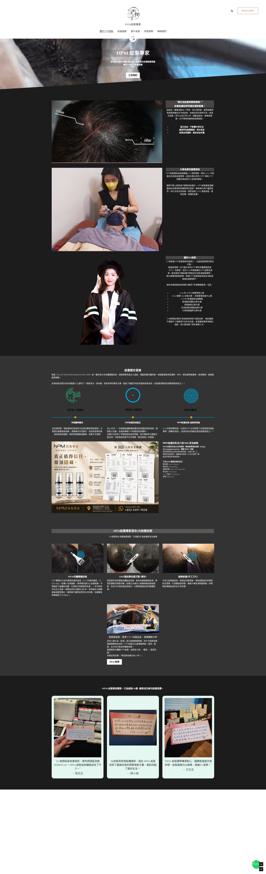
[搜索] (232, 11)
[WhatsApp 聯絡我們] (256, 864)
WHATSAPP (248, 10)
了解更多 (32, 855)
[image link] (133, 14)
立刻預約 (132, 75)
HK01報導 (114, 662)
